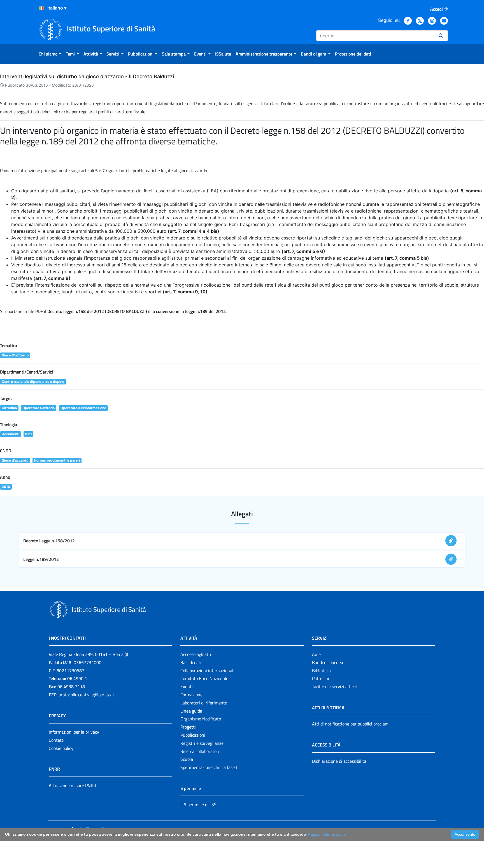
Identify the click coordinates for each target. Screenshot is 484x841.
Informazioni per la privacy (74, 732)
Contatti (56, 740)
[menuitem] (50, 53)
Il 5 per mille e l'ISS (198, 804)
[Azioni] (41, 8)
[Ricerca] (440, 35)
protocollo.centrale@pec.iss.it (86, 694)
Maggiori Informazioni (326, 834)
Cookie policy (61, 748)
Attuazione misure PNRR (72, 785)
